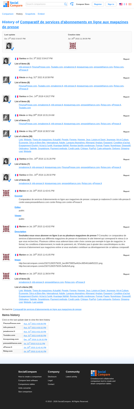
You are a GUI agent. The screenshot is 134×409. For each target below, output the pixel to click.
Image (18, 260)
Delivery (116, 148)
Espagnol (108, 143)
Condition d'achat (121, 143)
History (19, 14)
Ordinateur (24, 148)
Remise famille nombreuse (82, 145)
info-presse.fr (25, 67)
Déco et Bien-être (37, 143)
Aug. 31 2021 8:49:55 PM (35, 336)
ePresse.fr (23, 70)
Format (99, 145)
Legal (50, 380)
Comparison (7, 14)
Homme (81, 140)
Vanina (22, 58)
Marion (22, 191)
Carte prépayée (104, 148)
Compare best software (28, 380)
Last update (37, 302)
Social (103, 373)
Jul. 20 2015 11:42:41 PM (35, 347)
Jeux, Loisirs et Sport (95, 140)
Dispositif (126, 145)
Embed (41, 14)
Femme (73, 140)
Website (27, 140)
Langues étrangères (75, 143)
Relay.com (119, 67)
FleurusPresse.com (41, 67)
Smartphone (43, 148)
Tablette (33, 148)
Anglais (98, 143)
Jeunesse (110, 140)
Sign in (111, 4)
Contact (51, 384)
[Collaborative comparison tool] (13, 4)
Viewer (18, 216)
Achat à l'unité (45, 145)
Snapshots (30, 14)
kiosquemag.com (85, 67)
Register (98, 4)
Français (125, 4)
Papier (106, 145)
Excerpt (18, 196)
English (120, 4)
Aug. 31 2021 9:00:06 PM (35, 324)
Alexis (22, 77)
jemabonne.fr (70, 67)
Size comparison (25, 392)
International (52, 143)
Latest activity (71, 377)
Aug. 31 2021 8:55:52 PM (35, 328)
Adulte (62, 143)
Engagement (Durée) (28, 145)
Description (20, 232)
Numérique (115, 145)
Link (21, 140)
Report (126, 59)
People (65, 140)
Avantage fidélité (61, 145)
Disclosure (52, 377)
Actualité (57, 140)
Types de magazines (42, 140)
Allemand (90, 143)
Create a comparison (72, 4)
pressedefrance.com (103, 67)
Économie (23, 143)
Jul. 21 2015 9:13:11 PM (34, 343)
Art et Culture (122, 140)
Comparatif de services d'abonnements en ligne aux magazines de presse (47, 309)
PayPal (92, 148)
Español (130, 4)
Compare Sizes (82, 4)
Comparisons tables (26, 384)
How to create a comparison (30, 377)
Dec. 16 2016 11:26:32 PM (35, 339)
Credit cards (73, 148)
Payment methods (58, 148)
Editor (18, 207)
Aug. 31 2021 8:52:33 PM (35, 332)
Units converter (24, 388)
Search (65, 4)
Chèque (84, 148)
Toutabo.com (57, 67)
